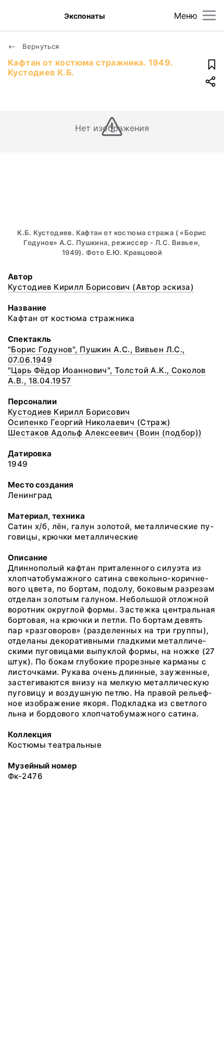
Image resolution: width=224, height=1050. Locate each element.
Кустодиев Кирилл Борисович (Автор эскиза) (101, 287)
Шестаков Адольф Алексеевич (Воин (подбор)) (105, 433)
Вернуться (39, 46)
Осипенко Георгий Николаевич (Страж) (89, 422)
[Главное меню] (209, 15)
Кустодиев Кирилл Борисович (69, 412)
